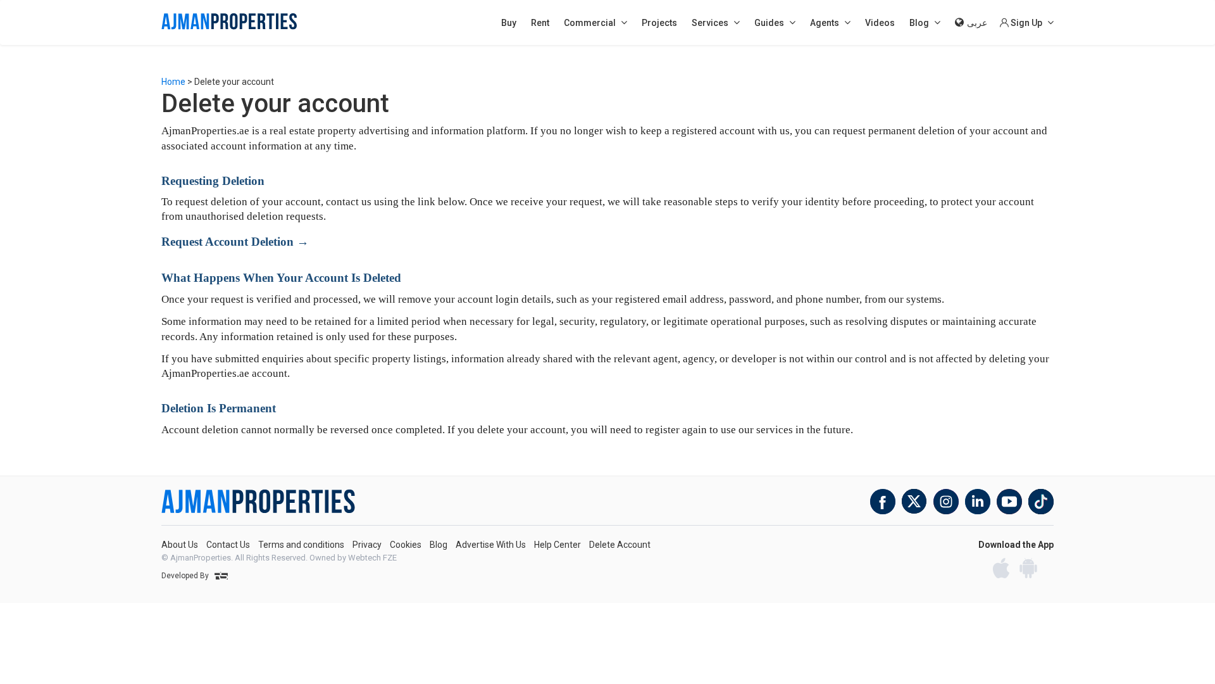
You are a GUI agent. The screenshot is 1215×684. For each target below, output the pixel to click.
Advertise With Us (491, 545)
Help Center (557, 545)
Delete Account (620, 545)
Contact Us (228, 545)
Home (173, 82)
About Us (179, 545)
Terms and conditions (301, 545)
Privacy (367, 545)
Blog (438, 545)
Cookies (405, 545)
